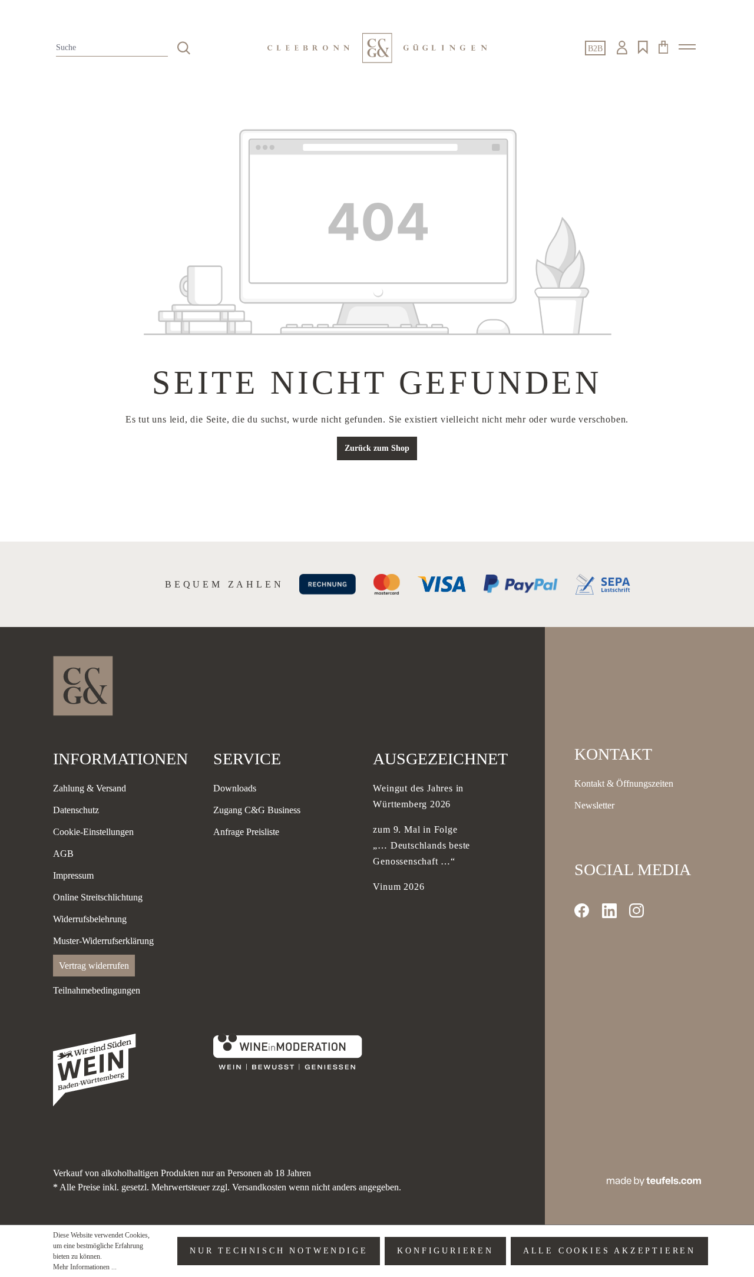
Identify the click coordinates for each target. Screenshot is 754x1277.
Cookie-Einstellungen (93, 832)
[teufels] (654, 1180)
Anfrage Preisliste (246, 832)
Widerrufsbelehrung (90, 919)
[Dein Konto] (622, 48)
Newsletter (594, 805)
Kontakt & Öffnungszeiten (623, 783)
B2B (595, 48)
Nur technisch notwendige (279, 1250)
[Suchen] (183, 48)
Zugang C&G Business (256, 810)
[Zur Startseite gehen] (377, 48)
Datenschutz (76, 810)
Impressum (73, 875)
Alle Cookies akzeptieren (609, 1250)
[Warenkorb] (663, 47)
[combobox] (112, 48)
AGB (63, 854)
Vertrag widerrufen (94, 966)
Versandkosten (259, 1187)
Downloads (234, 788)
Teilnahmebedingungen (96, 990)
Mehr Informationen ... (85, 1267)
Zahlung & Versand (89, 788)
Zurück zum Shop (377, 448)
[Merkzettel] (643, 48)
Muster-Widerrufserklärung (103, 941)
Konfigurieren (445, 1250)
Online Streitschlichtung (98, 897)
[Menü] (687, 47)
